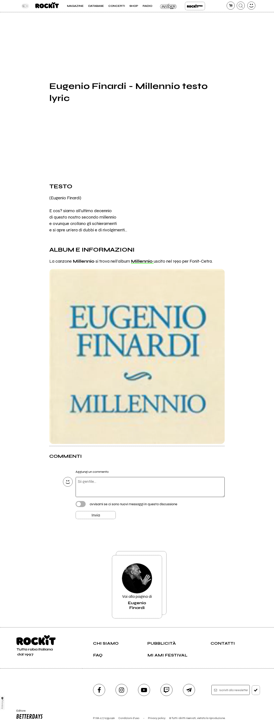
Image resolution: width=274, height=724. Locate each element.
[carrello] (231, 6)
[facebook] (99, 690)
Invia (95, 515)
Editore (19, 712)
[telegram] (189, 690)
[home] (47, 6)
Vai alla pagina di (137, 602)
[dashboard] (251, 6)
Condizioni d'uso (128, 718)
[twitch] (166, 690)
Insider (168, 6)
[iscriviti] (256, 690)
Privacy (2, 704)
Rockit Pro (195, 6)
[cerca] (241, 6)
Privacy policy (156, 718)
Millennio (142, 261)
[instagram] (122, 690)
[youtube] (144, 690)
